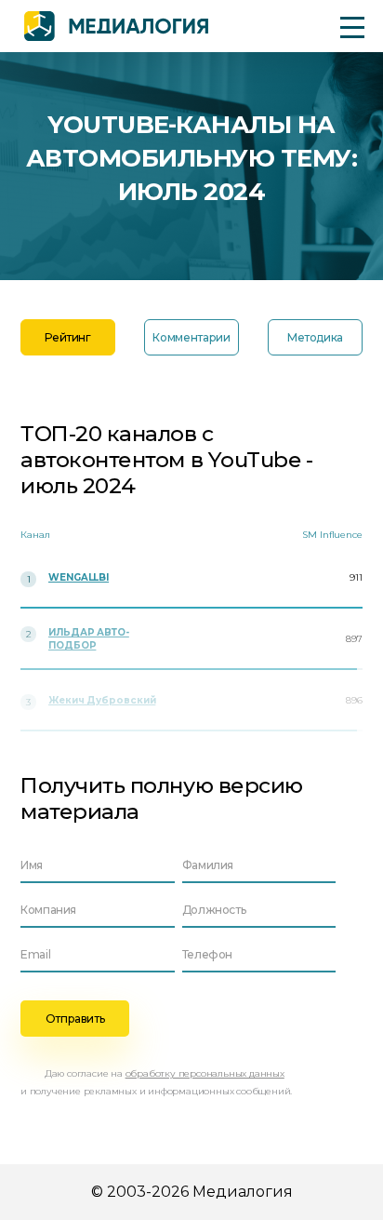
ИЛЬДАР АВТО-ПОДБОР (88, 638)
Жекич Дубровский (101, 700)
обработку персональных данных (204, 1073)
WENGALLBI (78, 577)
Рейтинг (67, 337)
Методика (315, 337)
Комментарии (191, 337)
